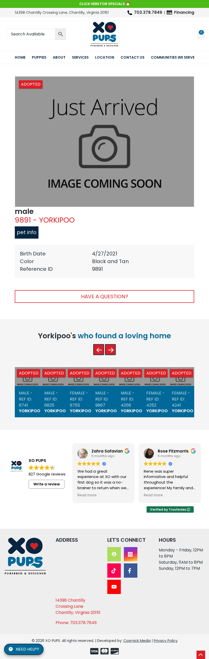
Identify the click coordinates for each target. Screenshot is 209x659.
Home (20, 57)
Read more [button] (87, 495)
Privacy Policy (166, 640)
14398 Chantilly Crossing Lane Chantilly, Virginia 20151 (78, 606)
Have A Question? (104, 296)
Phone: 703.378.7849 (76, 623)
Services (80, 57)
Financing (184, 12)
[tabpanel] (104, 261)
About (59, 57)
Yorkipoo (29, 411)
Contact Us (133, 57)
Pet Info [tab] (26, 232)
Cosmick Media (137, 640)
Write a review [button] (46, 484)
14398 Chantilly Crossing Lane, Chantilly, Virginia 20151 (62, 12)
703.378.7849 (148, 12)
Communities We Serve (172, 57)
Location (104, 57)
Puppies (39, 57)
